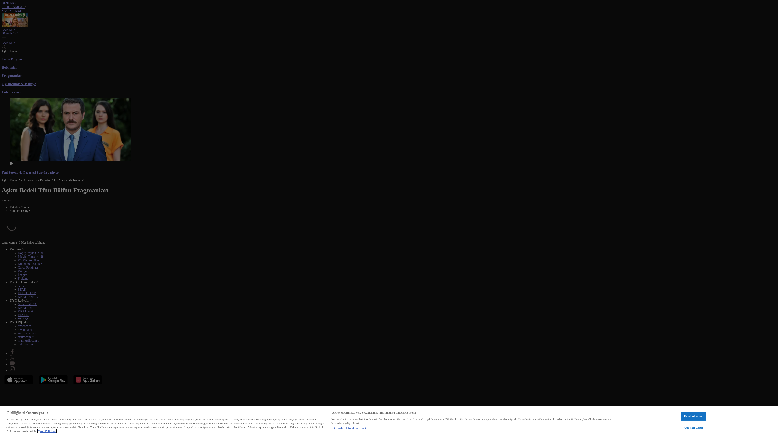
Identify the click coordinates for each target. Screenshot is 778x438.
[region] (389, 422)
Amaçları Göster (693, 427)
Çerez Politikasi (47, 431)
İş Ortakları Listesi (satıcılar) (348, 428)
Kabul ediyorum (693, 416)
